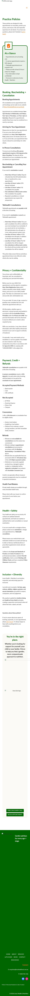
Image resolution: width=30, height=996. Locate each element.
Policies (3, 984)
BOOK (16, 957)
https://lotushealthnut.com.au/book (14, 107)
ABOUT (14, 954)
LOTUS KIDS (8, 957)
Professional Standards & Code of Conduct (15, 984)
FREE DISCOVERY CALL (15, 810)
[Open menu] (26, 8)
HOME (8, 954)
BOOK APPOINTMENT (15, 814)
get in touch (9, 621)
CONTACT (22, 957)
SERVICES (21, 954)
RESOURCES (15, 960)
